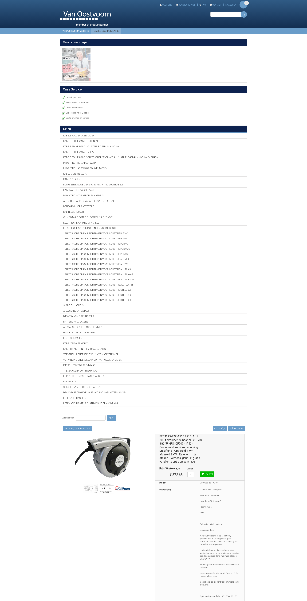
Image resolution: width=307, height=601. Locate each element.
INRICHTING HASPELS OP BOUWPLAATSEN (85, 168)
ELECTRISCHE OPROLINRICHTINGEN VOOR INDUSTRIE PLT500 (96, 238)
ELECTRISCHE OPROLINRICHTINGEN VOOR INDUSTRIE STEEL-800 (98, 295)
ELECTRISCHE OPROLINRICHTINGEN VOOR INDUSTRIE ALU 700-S (98, 269)
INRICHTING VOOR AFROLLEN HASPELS (83, 195)
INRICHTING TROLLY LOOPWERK (79, 163)
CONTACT (216, 5)
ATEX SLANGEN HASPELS (76, 311)
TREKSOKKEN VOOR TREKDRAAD (80, 370)
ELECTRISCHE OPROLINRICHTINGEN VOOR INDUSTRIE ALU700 (96, 264)
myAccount (231, 5)
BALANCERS (69, 381)
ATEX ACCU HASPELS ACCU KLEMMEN (82, 327)
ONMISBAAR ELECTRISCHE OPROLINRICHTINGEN (88, 217)
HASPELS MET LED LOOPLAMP (79, 332)
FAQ (204, 5)
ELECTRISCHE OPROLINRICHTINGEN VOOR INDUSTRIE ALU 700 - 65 (99, 274)
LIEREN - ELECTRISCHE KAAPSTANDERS (83, 376)
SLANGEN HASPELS (73, 305)
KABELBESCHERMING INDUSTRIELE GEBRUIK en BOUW (91, 146)
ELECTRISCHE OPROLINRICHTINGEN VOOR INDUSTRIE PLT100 (96, 233)
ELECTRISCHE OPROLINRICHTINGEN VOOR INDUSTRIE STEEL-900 (98, 300)
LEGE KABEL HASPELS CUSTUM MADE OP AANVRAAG (90, 403)
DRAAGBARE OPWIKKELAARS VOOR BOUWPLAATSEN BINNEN (94, 392)
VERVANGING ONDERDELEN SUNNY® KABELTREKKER (90, 354)
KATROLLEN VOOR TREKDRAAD (79, 365)
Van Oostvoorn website (75, 30)
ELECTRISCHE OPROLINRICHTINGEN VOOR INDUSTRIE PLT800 (96, 254)
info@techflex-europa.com (76, 76)
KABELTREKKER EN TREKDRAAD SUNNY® (84, 349)
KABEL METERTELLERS (75, 173)
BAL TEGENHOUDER (73, 212)
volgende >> (236, 428)
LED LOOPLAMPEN (72, 338)
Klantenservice (187, 5)
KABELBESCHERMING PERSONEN (80, 141)
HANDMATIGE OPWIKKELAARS (78, 190)
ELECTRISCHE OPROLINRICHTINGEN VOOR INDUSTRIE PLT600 (96, 243)
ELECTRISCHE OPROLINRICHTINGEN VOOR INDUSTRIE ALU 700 (97, 259)
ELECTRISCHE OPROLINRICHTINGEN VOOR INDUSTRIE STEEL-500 (98, 290)
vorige (221, 428)
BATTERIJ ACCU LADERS (75, 321)
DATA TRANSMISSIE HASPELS (78, 316)
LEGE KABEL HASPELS (74, 398)
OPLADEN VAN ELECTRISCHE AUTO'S (82, 387)
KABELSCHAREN (71, 179)
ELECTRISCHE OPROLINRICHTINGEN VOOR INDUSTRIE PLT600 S (97, 249)
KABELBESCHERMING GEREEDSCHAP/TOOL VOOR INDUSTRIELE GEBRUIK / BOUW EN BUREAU (111, 157)
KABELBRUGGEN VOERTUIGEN (78, 135)
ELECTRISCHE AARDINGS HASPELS (81, 222)
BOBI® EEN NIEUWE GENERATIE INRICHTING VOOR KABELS (93, 184)
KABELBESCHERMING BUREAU (78, 152)
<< (78, 428)
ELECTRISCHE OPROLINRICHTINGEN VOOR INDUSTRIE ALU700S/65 (99, 284)
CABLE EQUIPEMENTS (106, 30)
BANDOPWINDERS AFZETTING (78, 206)
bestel (209, 474)
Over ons (167, 5)
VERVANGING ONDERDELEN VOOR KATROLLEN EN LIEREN (92, 360)
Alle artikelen (68, 418)
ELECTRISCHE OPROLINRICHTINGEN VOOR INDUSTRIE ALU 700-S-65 (99, 279)
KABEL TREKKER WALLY (75, 343)
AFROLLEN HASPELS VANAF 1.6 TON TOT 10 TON (88, 201)
